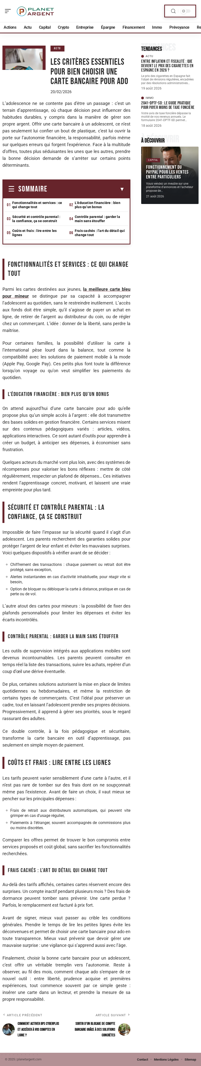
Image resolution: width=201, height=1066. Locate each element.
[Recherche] (173, 11)
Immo (150, 98)
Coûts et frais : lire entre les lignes (34, 233)
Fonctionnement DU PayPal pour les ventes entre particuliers (167, 172)
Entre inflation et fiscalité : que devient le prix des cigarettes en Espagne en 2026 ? (167, 66)
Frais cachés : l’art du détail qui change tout (100, 233)
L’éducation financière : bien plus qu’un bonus (97, 205)
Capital (153, 160)
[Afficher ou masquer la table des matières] (86, 189)
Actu (57, 48)
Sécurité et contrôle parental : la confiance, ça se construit (36, 219)
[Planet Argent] (35, 11)
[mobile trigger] (9, 11)
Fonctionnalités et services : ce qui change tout (37, 205)
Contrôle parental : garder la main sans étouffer (97, 219)
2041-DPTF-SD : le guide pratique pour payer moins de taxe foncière (167, 105)
